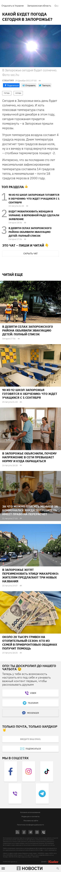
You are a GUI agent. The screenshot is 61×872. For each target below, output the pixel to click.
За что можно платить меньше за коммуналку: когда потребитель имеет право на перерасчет (30, 510)
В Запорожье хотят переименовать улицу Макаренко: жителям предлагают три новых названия (30, 575)
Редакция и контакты (30, 816)
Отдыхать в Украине (12, 5)
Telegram (33, 703)
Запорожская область (39, 5)
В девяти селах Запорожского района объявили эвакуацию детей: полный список (30, 232)
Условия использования (30, 812)
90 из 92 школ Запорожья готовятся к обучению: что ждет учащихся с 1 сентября (34, 198)
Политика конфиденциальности (30, 825)
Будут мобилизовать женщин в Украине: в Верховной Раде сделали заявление (34, 215)
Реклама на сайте (31, 820)
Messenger (33, 713)
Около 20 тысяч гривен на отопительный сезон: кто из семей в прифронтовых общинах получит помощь (29, 642)
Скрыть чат (30, 253)
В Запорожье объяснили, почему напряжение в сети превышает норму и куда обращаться (29, 457)
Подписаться (33, 748)
